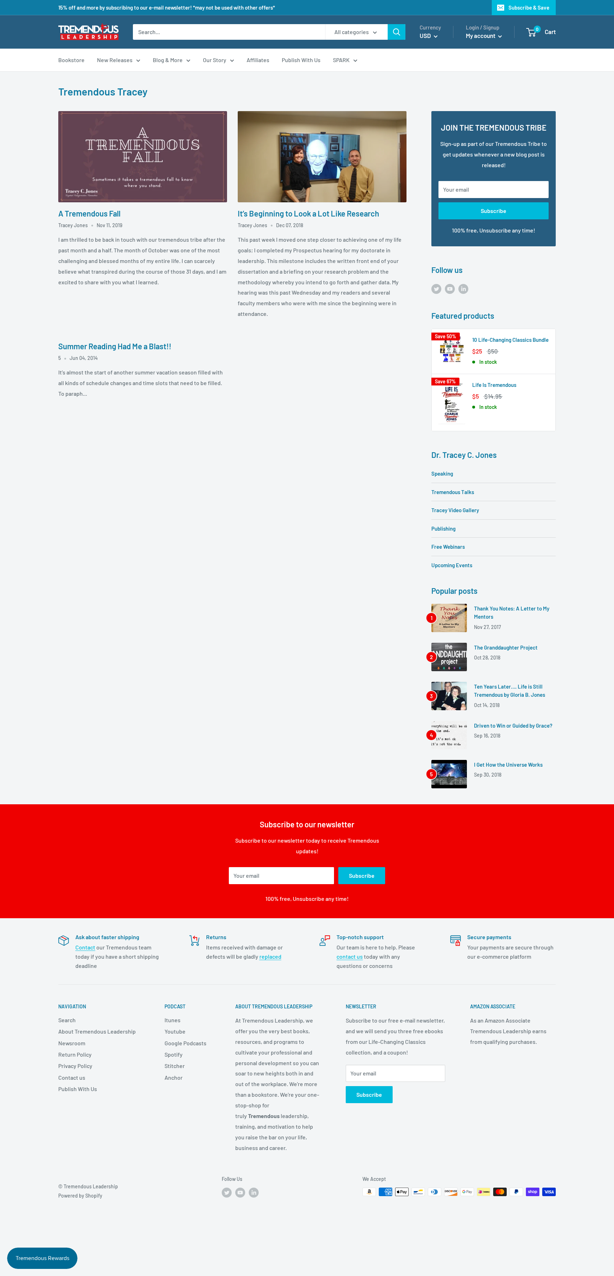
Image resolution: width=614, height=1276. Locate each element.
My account (481, 35)
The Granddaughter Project (506, 647)
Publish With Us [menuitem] (301, 59)
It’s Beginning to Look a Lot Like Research (308, 213)
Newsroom (71, 1043)
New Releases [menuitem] (115, 59)
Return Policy (75, 1054)
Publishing (443, 528)
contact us (349, 956)
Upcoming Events (451, 565)
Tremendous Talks (452, 492)
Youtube (175, 1031)
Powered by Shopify (80, 1196)
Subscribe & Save (528, 7)
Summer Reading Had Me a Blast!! (114, 346)
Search (67, 1020)
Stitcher (175, 1065)
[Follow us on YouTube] (450, 288)
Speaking (442, 473)
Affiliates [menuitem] (258, 59)
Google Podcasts (185, 1043)
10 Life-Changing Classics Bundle (510, 339)
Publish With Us (77, 1088)
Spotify (174, 1054)
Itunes (173, 1020)
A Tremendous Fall (89, 213)
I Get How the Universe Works (508, 764)
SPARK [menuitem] (341, 59)
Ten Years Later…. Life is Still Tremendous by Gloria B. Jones (509, 690)
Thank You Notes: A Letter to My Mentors (511, 612)
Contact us (71, 1077)
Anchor (174, 1077)
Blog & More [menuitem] (168, 59)
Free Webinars (448, 546)
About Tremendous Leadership (97, 1031)
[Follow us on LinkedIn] (463, 288)
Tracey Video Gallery (455, 510)
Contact (85, 947)
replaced (270, 956)
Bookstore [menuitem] (71, 59)
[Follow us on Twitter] (436, 288)
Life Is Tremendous (494, 385)
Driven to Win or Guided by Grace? (513, 725)
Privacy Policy (75, 1065)
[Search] (396, 32)
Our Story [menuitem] (214, 59)
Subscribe (493, 210)
